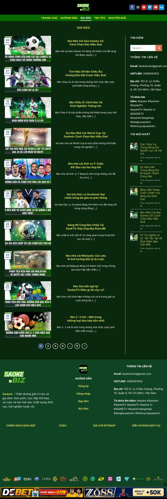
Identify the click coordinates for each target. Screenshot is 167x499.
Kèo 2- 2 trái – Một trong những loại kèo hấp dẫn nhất (85, 318)
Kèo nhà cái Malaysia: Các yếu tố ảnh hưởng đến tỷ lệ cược (86, 257)
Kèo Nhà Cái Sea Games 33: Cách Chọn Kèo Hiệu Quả (86, 42)
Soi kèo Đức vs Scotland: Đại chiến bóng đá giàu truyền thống (85, 196)
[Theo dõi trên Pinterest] (144, 7)
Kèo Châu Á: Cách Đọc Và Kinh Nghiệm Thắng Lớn (85, 104)
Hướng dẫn (69, 18)
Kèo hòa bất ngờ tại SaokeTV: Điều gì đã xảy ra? (85, 288)
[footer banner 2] (125, 492)
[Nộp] (159, 48)
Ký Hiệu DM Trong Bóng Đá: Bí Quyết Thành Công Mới (149, 172)
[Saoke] (83, 7)
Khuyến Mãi (117, 18)
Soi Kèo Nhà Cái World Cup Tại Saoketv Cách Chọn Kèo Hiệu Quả (86, 134)
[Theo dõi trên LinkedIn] (149, 7)
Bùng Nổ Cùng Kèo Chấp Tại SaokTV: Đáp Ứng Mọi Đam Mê (86, 226)
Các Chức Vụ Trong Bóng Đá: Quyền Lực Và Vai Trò (151, 149)
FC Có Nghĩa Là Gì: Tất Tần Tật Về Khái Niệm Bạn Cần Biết (151, 240)
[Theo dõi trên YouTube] (155, 7)
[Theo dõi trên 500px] (161, 7)
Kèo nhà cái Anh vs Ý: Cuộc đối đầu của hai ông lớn (86, 165)
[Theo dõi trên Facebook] (132, 7)
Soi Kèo (85, 18)
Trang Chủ (49, 18)
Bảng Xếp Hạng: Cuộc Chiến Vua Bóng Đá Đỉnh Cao (150, 194)
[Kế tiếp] (84, 346)
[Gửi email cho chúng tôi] (138, 7)
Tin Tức (100, 18)
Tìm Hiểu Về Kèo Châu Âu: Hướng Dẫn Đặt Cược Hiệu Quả (86, 73)
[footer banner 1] (42, 492)
